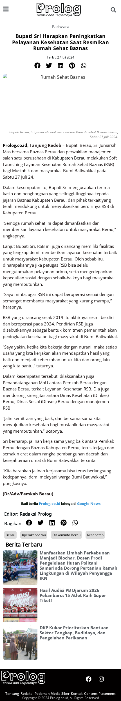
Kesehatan (95, 535)
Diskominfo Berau (66, 535)
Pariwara (61, 26)
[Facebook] (88, 679)
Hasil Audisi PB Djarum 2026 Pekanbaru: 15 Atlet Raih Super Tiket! (73, 595)
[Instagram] (101, 679)
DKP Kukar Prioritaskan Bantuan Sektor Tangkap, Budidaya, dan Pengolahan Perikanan (74, 633)
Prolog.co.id (50, 503)
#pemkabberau (34, 535)
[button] (113, 10)
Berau (10, 535)
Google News (88, 503)
